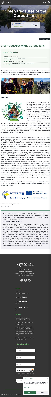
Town (17, 361)
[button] (49, 2)
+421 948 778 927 (22, 307)
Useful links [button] (45, 39)
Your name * (18, 347)
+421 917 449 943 (22, 301)
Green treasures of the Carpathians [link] (35, 20)
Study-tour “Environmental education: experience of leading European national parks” (25, 333)
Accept (29, 392)
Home (8, 20)
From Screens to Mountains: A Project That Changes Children (25, 338)
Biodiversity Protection (18, 20)
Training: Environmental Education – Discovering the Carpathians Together (24, 327)
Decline (42, 392)
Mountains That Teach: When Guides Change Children (24, 323)
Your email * (18, 354)
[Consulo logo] (6, 2)
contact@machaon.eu (21, 297)
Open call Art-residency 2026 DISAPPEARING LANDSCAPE (23, 318)
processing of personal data (26, 375)
